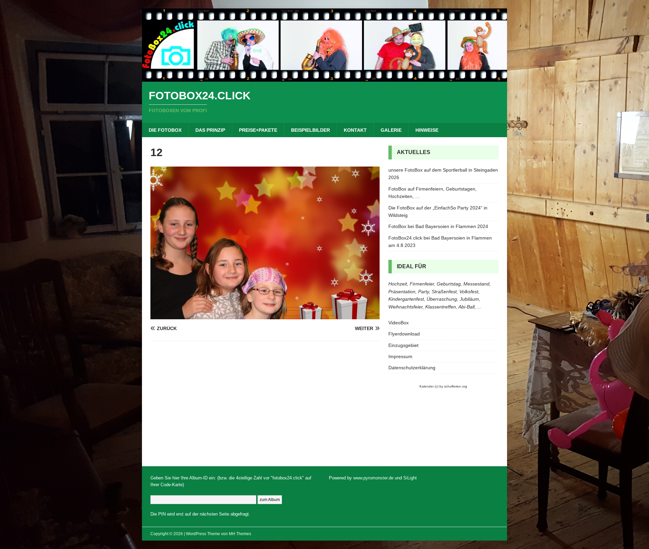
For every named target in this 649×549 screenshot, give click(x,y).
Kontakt (355, 130)
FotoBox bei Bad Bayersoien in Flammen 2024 (438, 226)
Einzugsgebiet (403, 345)
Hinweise (426, 130)
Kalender (426, 386)
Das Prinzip (210, 130)
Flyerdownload (404, 333)
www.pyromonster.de (373, 477)
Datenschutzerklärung (411, 367)
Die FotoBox (165, 130)
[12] (265, 315)
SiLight (410, 477)
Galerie (391, 130)
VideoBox (398, 322)
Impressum (400, 356)
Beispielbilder (310, 130)
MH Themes (240, 533)
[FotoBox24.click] (324, 78)
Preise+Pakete (258, 130)
